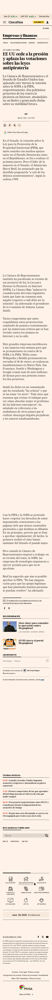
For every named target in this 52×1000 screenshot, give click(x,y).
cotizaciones (10, 904)
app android (41, 904)
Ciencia (17, 661)
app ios (25, 904)
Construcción (42, 43)
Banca (5, 43)
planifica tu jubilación (10, 893)
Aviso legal (23, 972)
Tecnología (7, 661)
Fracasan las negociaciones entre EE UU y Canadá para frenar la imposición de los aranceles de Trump (26, 805)
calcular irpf (10, 883)
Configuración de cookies (12, 975)
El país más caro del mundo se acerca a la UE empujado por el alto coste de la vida (25, 814)
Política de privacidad (30, 975)
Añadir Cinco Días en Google (17, 132)
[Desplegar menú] (5, 22)
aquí (42, 680)
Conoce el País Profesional (26, 915)
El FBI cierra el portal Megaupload (31, 642)
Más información (9, 673)
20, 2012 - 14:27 (26, 118)
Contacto (15, 972)
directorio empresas (41, 892)
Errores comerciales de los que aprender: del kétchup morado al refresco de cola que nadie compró (25, 794)
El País (45, 28)
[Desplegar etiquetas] (47, 660)
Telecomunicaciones (18, 43)
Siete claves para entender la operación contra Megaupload (34, 625)
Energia (32, 43)
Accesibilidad (43, 975)
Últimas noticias (11, 775)
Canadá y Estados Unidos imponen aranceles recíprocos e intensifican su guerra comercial (24, 783)
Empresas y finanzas (20, 36)
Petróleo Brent (44, 16)
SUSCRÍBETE (38, 22)
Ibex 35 (7, 16)
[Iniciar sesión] (47, 22)
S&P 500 (24, 16)
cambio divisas (26, 892)
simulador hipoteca (26, 883)
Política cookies (33, 972)
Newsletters (24, 978)
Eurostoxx (15, 841)
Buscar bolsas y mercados (16, 828)
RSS (17, 978)
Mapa (14, 978)
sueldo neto (41, 883)
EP (26, 114)
